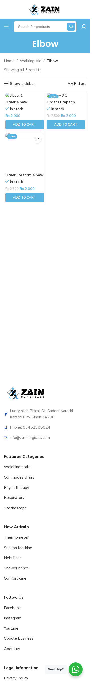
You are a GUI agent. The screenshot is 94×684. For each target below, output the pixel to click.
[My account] (84, 27)
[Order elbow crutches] (24, 95)
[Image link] (26, 392)
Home (9, 61)
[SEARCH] (71, 27)
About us (12, 649)
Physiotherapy (16, 487)
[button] (24, 124)
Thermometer (16, 537)
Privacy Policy (16, 678)
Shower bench (16, 568)
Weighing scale (17, 467)
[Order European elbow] (66, 95)
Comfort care (15, 578)
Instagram (12, 618)
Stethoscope (15, 508)
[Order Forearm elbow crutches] (24, 151)
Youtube (11, 628)
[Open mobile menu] (6, 27)
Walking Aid (30, 61)
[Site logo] (45, 9)
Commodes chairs (19, 477)
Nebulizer (12, 558)
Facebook (12, 608)
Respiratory (14, 497)
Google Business (19, 638)
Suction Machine (18, 548)
